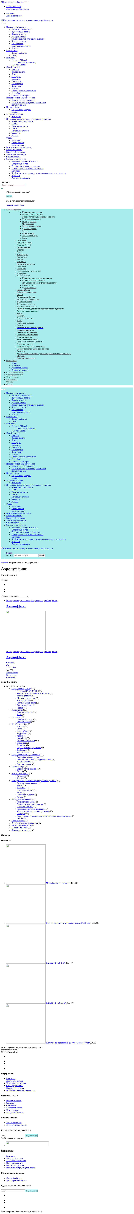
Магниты (16, 133)
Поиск (41, 555)
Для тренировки (19, 36)
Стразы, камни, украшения (24, 91)
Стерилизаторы (13, 157)
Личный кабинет (13, 16)
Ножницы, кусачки (20, 131)
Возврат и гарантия (20, 370)
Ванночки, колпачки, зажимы (25, 161)
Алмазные (16, 140)
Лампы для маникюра (16, 154)
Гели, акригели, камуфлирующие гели (29, 102)
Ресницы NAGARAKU (22, 29)
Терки (14, 128)
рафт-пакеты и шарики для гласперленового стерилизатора (44, 353)
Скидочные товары (15, 372)
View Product (12, 673)
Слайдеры (16, 76)
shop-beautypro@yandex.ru (17, 9)
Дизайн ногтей (13, 67)
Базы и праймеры (19, 53)
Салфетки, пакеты (20, 164)
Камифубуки (17, 84)
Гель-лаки (10, 58)
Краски (15, 88)
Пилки (15, 112)
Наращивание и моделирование (20, 98)
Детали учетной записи (16, 1125)
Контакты (16, 365)
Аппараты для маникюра (28, 299)
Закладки (10, 1103)
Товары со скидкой (14, 1112)
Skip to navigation (8, 2)
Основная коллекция (26, 62)
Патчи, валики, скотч (21, 46)
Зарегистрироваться (15, 205)
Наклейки (16, 93)
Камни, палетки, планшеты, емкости (28, 39)
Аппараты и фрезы (14, 114)
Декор (14, 74)
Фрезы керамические (26, 304)
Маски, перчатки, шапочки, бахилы (27, 168)
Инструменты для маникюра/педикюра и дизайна (28, 119)
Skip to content (23, 2)
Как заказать (11, 379)
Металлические (18, 145)
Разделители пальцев (21, 178)
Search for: (5, 182)
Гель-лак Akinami (19, 60)
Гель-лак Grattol (18, 65)
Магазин (10, 13)
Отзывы (9, 382)
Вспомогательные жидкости (19, 147)
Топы (14, 55)
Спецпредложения (14, 375)
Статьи (9, 384)
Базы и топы (11, 51)
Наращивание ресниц (16, 27)
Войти (9, 196)
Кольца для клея (19, 41)
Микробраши (17, 43)
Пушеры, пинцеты (20, 126)
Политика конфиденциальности (20, 1090)
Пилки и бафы (12, 107)
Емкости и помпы (14, 150)
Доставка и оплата (20, 368)
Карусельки (17, 86)
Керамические (18, 142)
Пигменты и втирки (21, 95)
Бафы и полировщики (21, 109)
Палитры (16, 171)
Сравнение (11, 1105)
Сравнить (10, 677)
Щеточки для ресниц (21, 32)
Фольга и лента (18, 72)
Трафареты (16, 81)
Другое (15, 48)
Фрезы (9, 138)
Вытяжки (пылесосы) (15, 152)
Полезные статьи (13, 1101)
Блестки (15, 69)
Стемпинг (16, 79)
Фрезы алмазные (24, 302)
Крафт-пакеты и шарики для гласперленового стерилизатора (39, 173)
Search (9, 553)
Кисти (14, 124)
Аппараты (16, 117)
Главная (4, 562)
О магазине (11, 360)
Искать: (9, 555)
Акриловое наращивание (23, 100)
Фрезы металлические (27, 306)
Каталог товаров (13, 210)
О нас (14, 363)
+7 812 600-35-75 (13, 7)
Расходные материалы (16, 159)
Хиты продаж (12, 377)
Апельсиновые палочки (22, 121)
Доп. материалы (19, 105)
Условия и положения (16, 1083)
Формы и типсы (19, 34)
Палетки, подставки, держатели (26, 166)
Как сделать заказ (14, 1108)
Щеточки (16, 175)
